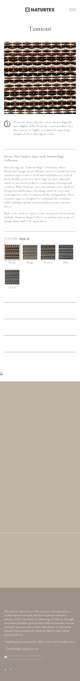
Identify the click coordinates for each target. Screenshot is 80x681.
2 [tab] (10, 667)
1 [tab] (5, 667)
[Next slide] (71, 373)
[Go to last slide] (8, 373)
